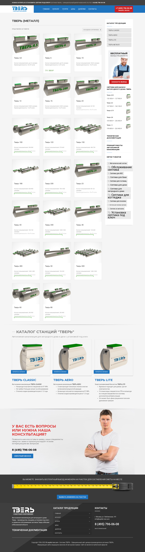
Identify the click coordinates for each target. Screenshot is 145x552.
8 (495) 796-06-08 (24, 449)
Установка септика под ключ (117, 215)
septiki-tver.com (52, 542)
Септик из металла (117, 209)
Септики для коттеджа (118, 196)
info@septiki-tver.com (102, 519)
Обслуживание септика (120, 168)
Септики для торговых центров (118, 205)
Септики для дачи (118, 185)
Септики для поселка (118, 201)
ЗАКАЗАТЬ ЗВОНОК (124, 9)
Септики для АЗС (116, 173)
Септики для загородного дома (116, 190)
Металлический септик (118, 163)
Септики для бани (118, 177)
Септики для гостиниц (118, 181)
